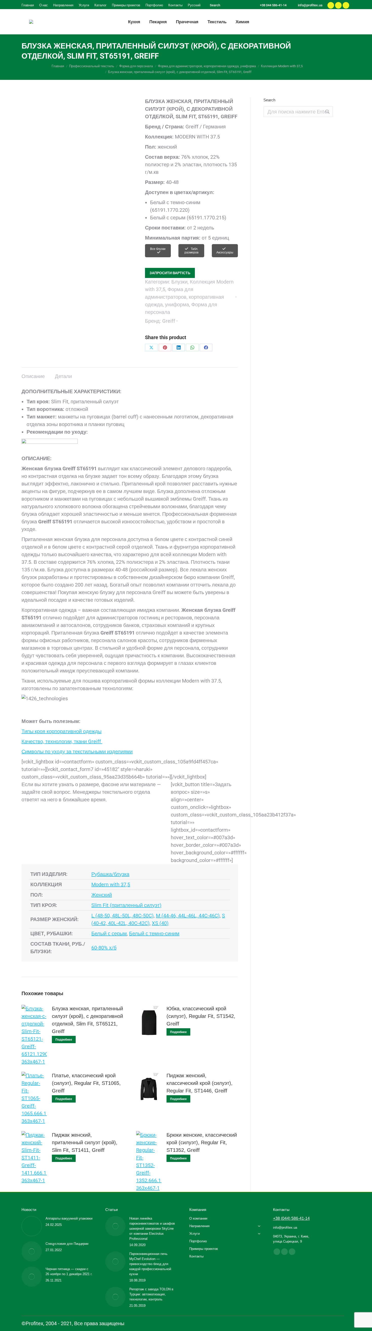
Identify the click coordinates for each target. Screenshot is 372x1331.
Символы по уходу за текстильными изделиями (77, 752)
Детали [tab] (63, 376)
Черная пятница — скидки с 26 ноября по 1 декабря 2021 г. (69, 1271)
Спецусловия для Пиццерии (67, 1244)
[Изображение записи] (32, 1226)
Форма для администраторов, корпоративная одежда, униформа (184, 297)
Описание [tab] (33, 376)
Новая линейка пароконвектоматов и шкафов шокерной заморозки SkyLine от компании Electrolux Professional (152, 1229)
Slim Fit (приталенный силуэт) (126, 905)
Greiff (168, 321)
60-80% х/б (103, 948)
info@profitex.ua (310, 5)
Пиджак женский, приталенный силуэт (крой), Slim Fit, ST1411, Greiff (84, 1142)
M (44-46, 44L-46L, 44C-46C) (188, 916)
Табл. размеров (191, 250)
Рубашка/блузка (110, 874)
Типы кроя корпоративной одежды (61, 731)
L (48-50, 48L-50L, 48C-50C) (122, 916)
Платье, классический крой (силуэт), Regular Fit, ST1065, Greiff (86, 1083)
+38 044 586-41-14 (273, 5)
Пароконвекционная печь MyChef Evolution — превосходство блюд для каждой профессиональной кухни (150, 1264)
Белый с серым (109, 933)
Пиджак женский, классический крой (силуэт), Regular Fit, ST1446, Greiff (200, 1083)
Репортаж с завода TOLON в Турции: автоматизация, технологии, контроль (151, 1294)
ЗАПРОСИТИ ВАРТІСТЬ (170, 273)
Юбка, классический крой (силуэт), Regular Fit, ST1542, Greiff (201, 1016)
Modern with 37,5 (110, 884)
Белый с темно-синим (154, 933)
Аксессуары (224, 252)
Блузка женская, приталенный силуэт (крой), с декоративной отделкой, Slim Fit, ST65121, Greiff (87, 1020)
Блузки (179, 282)
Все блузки (158, 249)
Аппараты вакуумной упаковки (69, 1218)
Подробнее (63, 1039)
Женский (101, 895)
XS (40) (160, 923)
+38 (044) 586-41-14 (291, 1218)
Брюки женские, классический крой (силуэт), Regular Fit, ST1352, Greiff (202, 1142)
